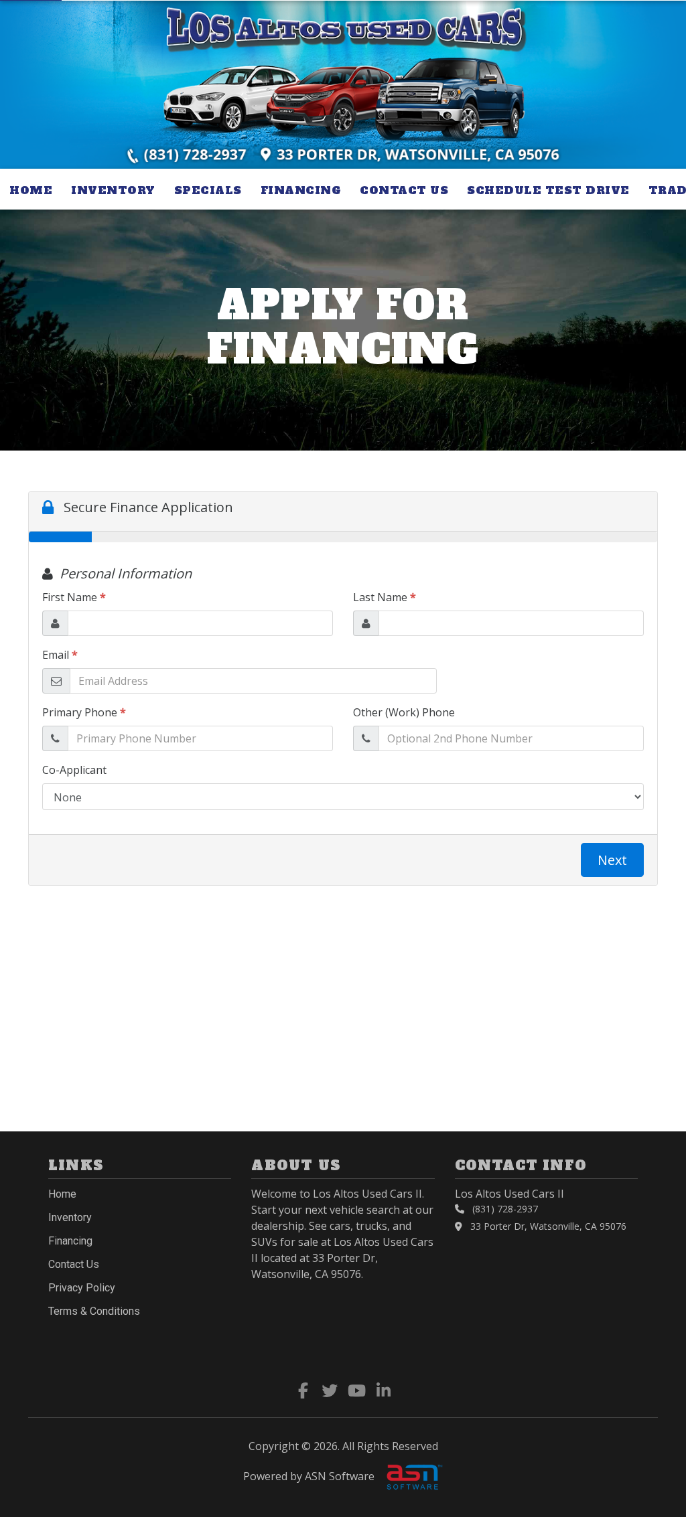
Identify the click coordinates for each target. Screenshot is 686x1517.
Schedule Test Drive (548, 190)
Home (30, 190)
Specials (208, 190)
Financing (301, 190)
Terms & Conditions (94, 1311)
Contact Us (404, 190)
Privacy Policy (81, 1287)
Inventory (113, 190)
